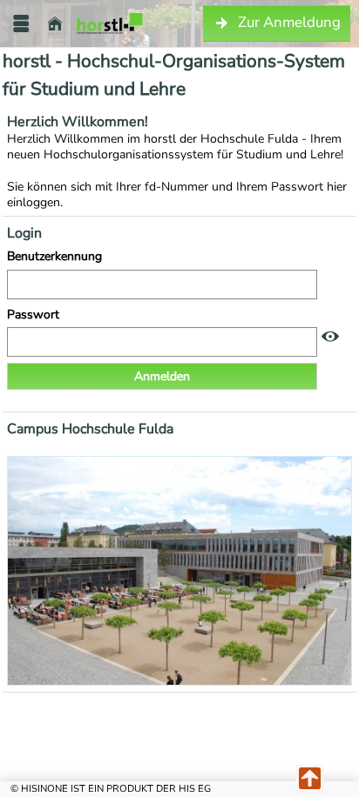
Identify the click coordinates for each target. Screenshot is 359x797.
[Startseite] (55, 23)
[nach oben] (309, 779)
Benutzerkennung (56, 257)
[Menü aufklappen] (21, 24)
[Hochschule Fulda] (110, 24)
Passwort (35, 315)
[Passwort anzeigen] (330, 337)
